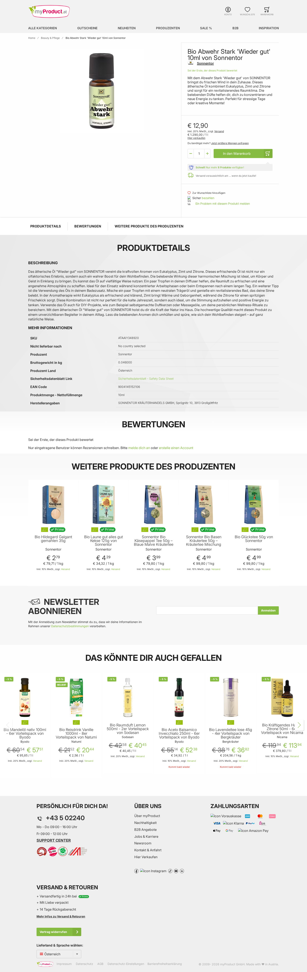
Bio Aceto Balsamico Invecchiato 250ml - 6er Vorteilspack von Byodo (179, 733)
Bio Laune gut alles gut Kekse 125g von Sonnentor (103, 540)
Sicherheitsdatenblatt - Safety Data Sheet (146, 378)
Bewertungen (87, 226)
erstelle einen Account (176, 448)
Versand (219, 131)
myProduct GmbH (232, 964)
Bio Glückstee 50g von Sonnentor (254, 539)
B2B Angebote (145, 829)
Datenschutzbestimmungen (70, 626)
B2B (235, 28)
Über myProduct (147, 816)
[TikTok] (170, 871)
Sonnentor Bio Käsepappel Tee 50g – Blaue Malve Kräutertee (153, 540)
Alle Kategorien (42, 28)
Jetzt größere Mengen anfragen (230, 143)
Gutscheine (87, 28)
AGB (100, 964)
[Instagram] (153, 871)
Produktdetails (45, 226)
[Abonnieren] (268, 610)
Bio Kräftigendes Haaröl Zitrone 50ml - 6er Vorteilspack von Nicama (282, 729)
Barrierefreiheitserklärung (164, 964)
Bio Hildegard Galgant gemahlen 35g (53, 539)
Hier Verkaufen (145, 857)
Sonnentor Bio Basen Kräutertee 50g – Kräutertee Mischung (203, 540)
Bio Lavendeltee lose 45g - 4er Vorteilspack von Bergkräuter (230, 733)
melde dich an (139, 448)
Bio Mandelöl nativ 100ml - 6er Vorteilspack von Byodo (25, 733)
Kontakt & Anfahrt (147, 850)
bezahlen (208, 198)
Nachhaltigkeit (145, 823)
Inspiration (269, 28)
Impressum (64, 964)
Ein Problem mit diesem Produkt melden (222, 203)
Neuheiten (127, 28)
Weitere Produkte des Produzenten (149, 226)
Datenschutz (84, 964)
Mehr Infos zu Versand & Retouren (61, 916)
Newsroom (142, 843)
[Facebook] (136, 871)
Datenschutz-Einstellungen (126, 964)
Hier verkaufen (196, 138)
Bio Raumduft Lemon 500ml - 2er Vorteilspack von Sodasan (128, 729)
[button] (191, 153)
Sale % (206, 28)
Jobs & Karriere (146, 836)
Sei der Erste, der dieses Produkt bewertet (212, 70)
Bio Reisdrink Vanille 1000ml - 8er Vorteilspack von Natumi (76, 733)
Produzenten (168, 28)
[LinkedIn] (182, 871)
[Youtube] (176, 871)
